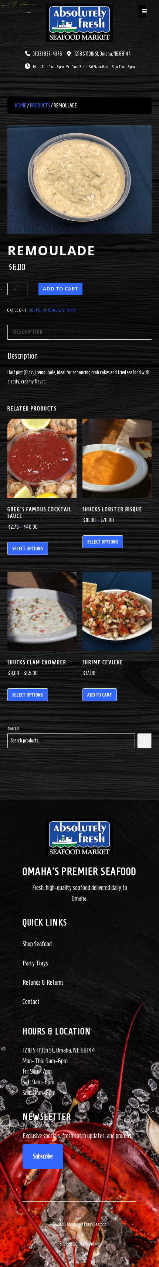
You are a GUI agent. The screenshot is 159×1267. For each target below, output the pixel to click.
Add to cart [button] (99, 695)
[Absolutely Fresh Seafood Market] (79, 22)
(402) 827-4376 (47, 54)
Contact (31, 1001)
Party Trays (35, 963)
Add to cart (60, 288)
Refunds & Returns (43, 982)
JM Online (91, 1244)
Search (13, 728)
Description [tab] (28, 332)
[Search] (144, 740)
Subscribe (43, 1156)
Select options (27, 548)
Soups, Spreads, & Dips (52, 309)
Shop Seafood (37, 944)
